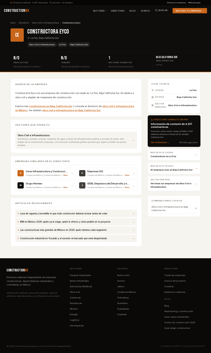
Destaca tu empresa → (190, 10)
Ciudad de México (126, 292)
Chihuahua (123, 297)
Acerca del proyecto (175, 280)
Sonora (121, 280)
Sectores (99, 10)
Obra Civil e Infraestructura (45, 23)
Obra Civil (75, 292)
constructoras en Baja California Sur (50, 106)
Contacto (169, 286)
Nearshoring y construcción (178, 311)
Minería (73, 308)
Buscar (163, 10)
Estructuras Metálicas (81, 286)
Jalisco (120, 286)
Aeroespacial (77, 325)
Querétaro (122, 303)
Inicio (13, 23)
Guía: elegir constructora (177, 328)
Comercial (75, 297)
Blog (133, 10)
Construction (16, 10)
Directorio (118, 10)
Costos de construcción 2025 (179, 322)
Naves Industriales (79, 280)
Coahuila (121, 314)
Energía (74, 314)
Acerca (145, 10)
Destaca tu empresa (176, 2)
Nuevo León (123, 275)
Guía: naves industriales (176, 316)
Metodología (194, 2)
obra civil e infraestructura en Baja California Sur (71, 110)
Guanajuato (123, 308)
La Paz (62, 44)
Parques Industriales (80, 275)
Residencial (76, 303)
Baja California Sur (79, 44)
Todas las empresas (174, 275)
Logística (74, 320)
